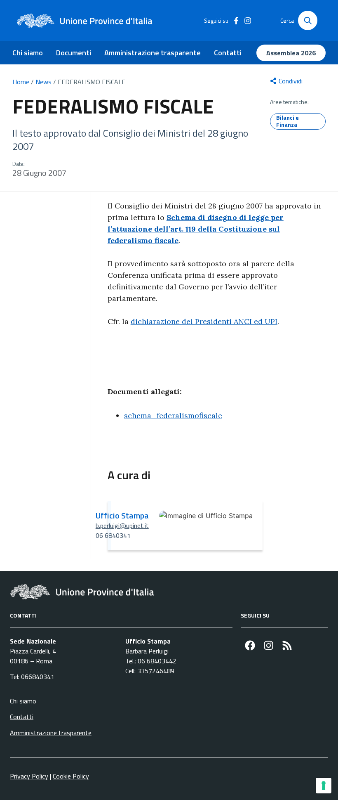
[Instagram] (268, 645)
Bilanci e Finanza (287, 121)
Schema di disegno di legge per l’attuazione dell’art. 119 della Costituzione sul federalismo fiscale (196, 229)
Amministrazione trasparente (152, 52)
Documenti (73, 52)
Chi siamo (27, 52)
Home (20, 82)
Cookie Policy (71, 776)
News (43, 82)
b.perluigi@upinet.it (122, 525)
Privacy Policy (29, 776)
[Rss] (287, 645)
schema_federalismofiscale (173, 415)
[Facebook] (250, 645)
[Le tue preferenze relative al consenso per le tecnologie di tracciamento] (323, 785)
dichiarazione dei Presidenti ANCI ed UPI (204, 321)
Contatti (228, 52)
